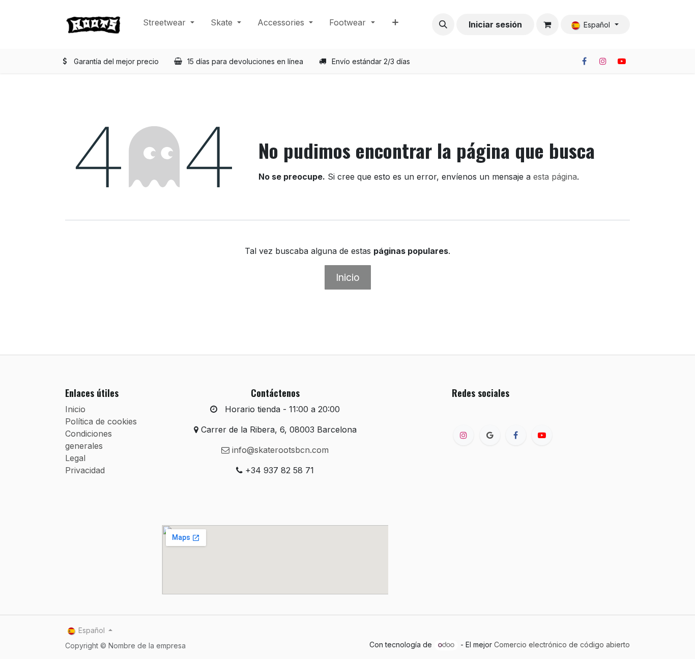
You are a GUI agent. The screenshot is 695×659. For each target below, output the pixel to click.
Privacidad (85, 470)
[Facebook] (584, 61)
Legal (75, 458)
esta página (555, 176)
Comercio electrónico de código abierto (562, 644)
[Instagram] (603, 61)
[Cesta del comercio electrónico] (547, 24)
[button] (443, 24)
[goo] (490, 435)
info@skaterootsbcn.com (279, 450)
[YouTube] (622, 61)
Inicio (348, 277)
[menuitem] (168, 24)
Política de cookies (101, 421)
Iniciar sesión (495, 24)
